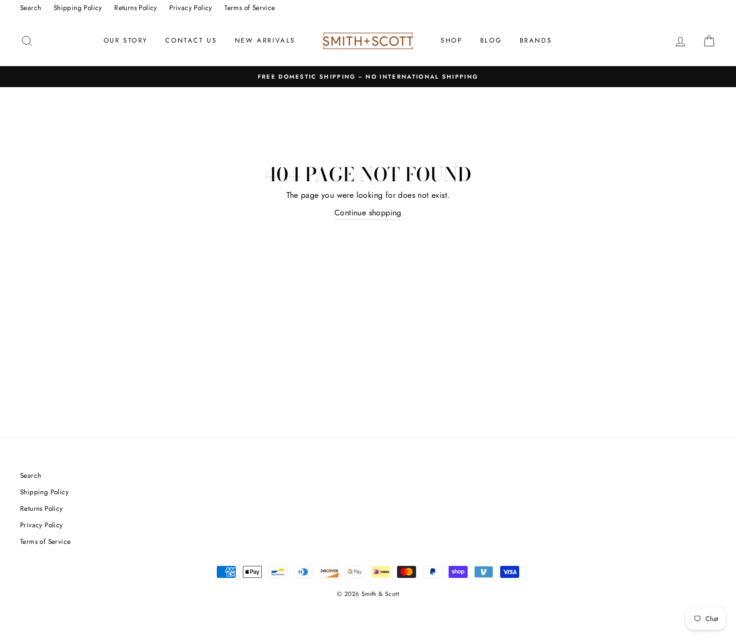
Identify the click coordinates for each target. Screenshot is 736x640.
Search (30, 8)
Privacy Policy (190, 8)
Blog (491, 40)
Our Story (126, 40)
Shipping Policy (78, 8)
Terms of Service (249, 8)
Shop (451, 40)
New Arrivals (265, 40)
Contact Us (191, 40)
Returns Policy (135, 8)
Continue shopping (368, 212)
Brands (536, 40)
